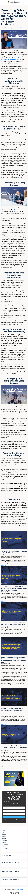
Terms (18, 889)
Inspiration (4, 834)
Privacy (21, 889)
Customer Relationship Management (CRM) (12, 58)
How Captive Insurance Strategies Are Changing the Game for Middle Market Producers (14, 552)
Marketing (4, 838)
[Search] (25, 2)
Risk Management (5, 844)
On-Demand (4, 840)
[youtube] (18, 893)
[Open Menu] (2, 2)
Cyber (3, 832)
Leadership (4, 836)
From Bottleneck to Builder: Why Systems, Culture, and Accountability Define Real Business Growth (14, 747)
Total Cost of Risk (5, 848)
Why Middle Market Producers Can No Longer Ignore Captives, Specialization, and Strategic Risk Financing (13, 624)
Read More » (3, 565)
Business (3, 830)
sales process (17, 210)
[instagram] (13, 893)
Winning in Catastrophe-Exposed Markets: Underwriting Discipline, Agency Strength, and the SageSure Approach (13, 710)
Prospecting (4, 842)
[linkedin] (16, 893)
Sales (3, 846)
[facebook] (11, 893)
